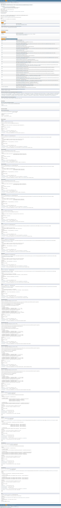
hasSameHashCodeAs (56, 93)
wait (17, 98)
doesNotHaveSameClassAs (28, 93)
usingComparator (25, 95)
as (1, 93)
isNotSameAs (21, 94)
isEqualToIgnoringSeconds (19, 72)
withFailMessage (42, 95)
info (4, 27)
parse (17, 86)
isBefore (17, 50)
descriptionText (18, 93)
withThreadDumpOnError (53, 95)
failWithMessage (36, 93)
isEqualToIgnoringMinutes (19, 68)
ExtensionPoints (16, 11)
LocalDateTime (17, 7)
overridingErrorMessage (48, 94)
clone (2, 98)
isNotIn (17, 79)
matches (35, 94)
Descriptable (10, 11)
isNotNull (13, 94)
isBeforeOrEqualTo (18, 56)
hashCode (48, 93)
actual (2, 27)
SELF (2, 45)
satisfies (53, 94)
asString (7, 93)
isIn (16, 74)
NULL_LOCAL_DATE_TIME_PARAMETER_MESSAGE (21, 24)
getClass (7, 98)
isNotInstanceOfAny (8, 94)
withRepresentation (47, 95)
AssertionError (3, 130)
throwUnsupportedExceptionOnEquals (12, 27)
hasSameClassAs (52, 93)
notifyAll (12, 98)
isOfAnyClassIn (28, 94)
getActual (2, 90)
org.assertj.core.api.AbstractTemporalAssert (8, 7)
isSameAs (32, 94)
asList (4, 93)
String (4, 24)
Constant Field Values (4, 105)
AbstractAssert (18, 26)
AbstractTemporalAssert (9, 497)
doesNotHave (22, 93)
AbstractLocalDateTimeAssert (19, 497)
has (46, 93)
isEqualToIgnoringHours (19, 66)
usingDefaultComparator (36, 95)
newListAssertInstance (42, 94)
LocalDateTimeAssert (3, 13)
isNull (25, 94)
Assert (1, 11)
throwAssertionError (20, 95)
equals (32, 93)
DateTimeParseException (4, 488)
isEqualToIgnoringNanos (19, 70)
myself (6, 27)
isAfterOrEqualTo (18, 45)
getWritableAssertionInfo (41, 93)
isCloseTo (5, 90)
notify (10, 98)
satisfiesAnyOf (3, 95)
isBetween (17, 59)
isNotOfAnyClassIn (17, 94)
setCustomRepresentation (13, 95)
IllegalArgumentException (4, 131)
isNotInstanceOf (3, 94)
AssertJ (6, 507)
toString (15, 98)
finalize (4, 98)
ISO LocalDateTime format (50, 48)
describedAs (10, 93)
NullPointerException (4, 411)
